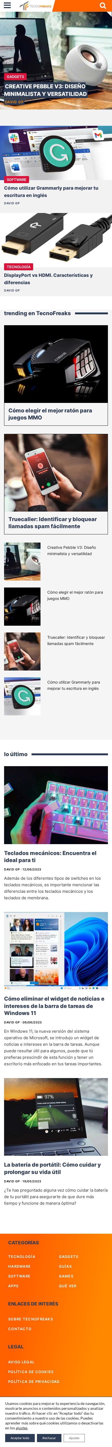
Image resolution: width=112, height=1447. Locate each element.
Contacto (20, 1329)
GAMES (66, 1276)
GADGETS (15, 76)
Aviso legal (21, 1362)
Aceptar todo (20, 1438)
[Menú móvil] (7, 5)
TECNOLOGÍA (21, 1256)
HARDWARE (19, 1266)
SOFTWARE (19, 1276)
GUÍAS (65, 1266)
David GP (14, 102)
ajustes (21, 1428)
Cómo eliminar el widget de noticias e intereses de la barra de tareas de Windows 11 (54, 1005)
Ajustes (74, 1438)
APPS (13, 1286)
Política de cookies (31, 1372)
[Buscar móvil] (102, 5)
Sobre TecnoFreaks (30, 1319)
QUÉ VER (68, 1286)
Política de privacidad (34, 1381)
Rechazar (49, 1438)
